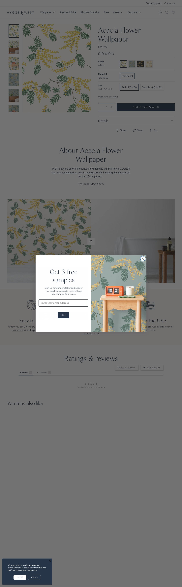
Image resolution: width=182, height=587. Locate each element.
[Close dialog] (142, 258)
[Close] (49, 560)
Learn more (32, 570)
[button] (63, 315)
